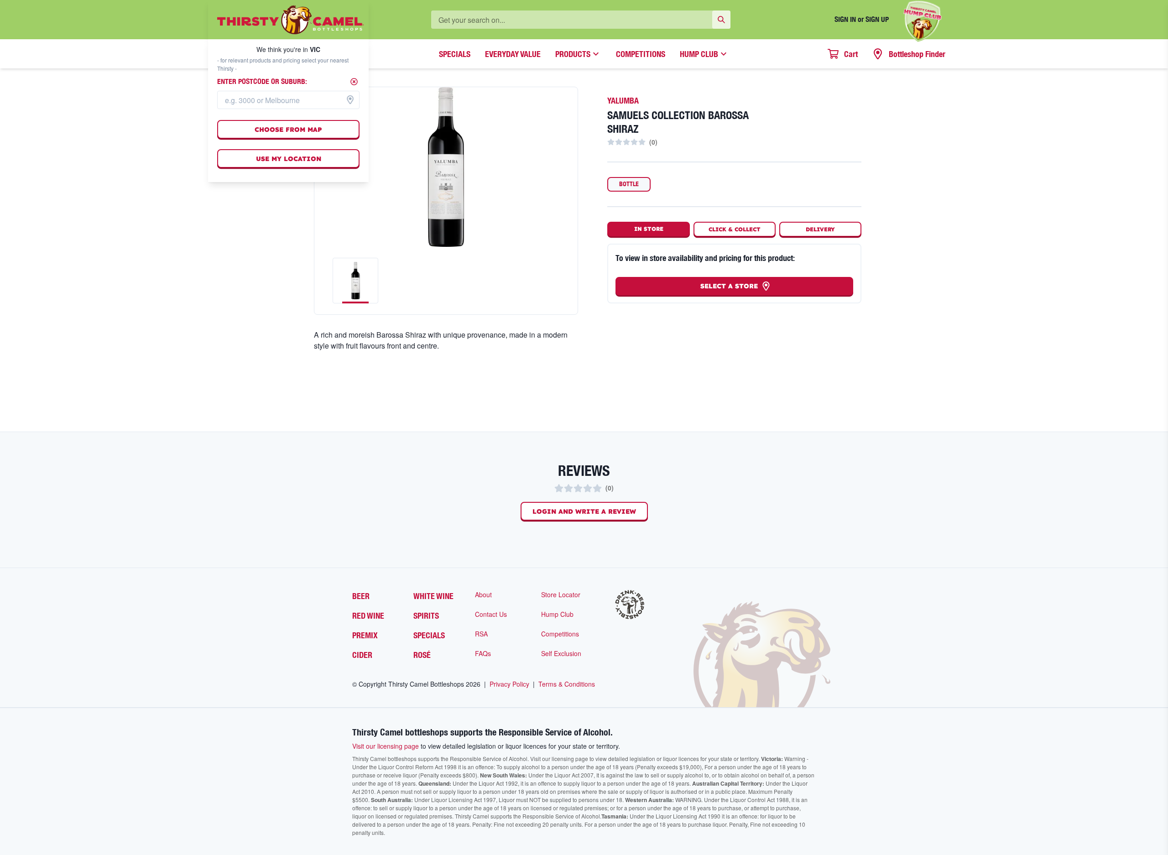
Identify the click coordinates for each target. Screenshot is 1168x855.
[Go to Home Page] (290, 19)
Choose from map (288, 129)
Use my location (288, 159)
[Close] (354, 81)
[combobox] (288, 100)
